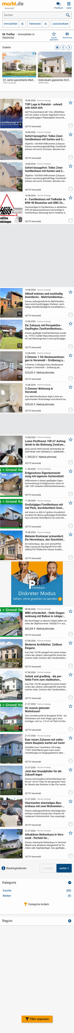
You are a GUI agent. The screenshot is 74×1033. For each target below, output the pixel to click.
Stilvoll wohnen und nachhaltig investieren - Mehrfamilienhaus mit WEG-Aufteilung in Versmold (45, 295)
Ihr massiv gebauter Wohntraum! (37, 709)
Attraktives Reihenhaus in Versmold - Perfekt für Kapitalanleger (44, 836)
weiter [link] (63, 868)
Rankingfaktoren (16, 868)
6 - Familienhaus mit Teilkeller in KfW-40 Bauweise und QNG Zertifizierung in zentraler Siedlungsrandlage (45, 201)
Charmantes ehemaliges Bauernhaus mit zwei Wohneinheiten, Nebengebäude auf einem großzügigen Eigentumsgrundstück (43, 804)
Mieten (37, 895)
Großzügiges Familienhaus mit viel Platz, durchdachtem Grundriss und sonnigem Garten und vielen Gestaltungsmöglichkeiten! (45, 506)
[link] (19, 71)
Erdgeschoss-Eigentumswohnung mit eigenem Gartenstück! (44, 474)
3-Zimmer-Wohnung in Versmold (39, 390)
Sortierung (67, 38)
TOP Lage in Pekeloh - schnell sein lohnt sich (43, 106)
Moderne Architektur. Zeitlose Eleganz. (43, 646)
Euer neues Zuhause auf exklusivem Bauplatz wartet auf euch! (45, 741)
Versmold (35, 23)
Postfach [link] (58, 8)
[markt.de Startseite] (12, 3)
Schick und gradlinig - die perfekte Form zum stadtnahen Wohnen (43, 678)
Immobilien (10, 23)
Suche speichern (54, 39)
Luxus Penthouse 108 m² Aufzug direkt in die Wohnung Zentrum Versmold (45, 442)
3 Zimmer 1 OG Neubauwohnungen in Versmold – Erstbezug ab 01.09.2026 (45, 358)
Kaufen (37, 890)
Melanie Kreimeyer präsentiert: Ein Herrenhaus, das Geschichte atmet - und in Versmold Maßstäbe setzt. (44, 538)
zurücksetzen (60, 23)
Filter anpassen (39, 1019)
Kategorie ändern (38, 904)
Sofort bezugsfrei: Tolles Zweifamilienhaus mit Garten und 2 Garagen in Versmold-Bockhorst (45, 137)
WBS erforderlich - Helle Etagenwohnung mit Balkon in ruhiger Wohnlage (45, 614)
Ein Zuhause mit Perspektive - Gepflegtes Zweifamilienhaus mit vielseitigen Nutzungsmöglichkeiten (43, 327)
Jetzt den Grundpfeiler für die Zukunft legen (43, 773)
